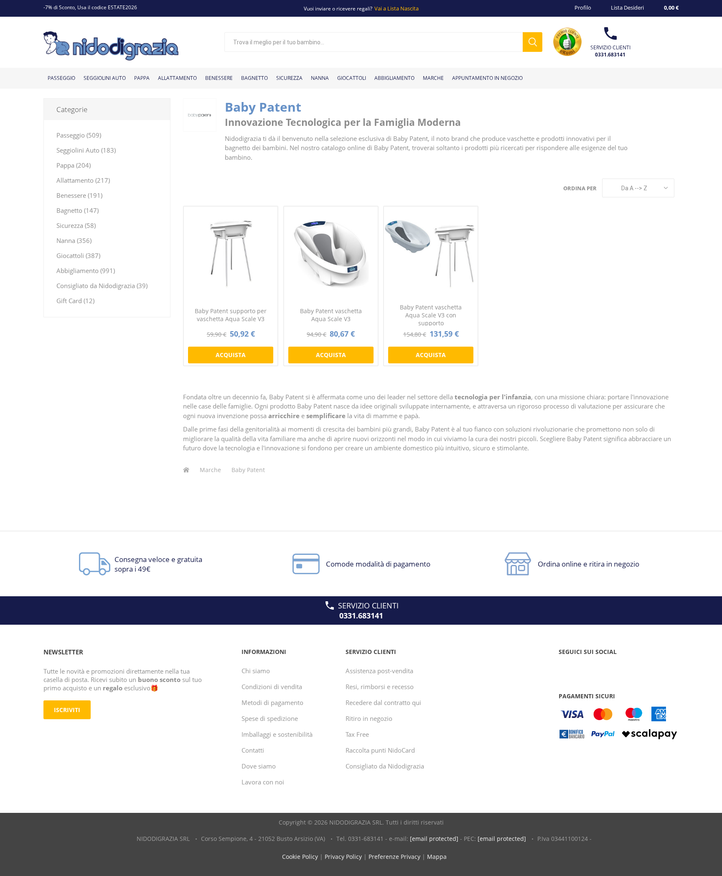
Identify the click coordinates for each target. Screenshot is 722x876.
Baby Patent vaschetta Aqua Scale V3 (331, 315)
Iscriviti (67, 710)
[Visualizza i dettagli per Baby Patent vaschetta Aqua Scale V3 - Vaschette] (331, 253)
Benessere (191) (79, 195)
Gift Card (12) (75, 300)
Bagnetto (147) (77, 210)
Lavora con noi (263, 782)
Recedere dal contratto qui (383, 702)
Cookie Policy (300, 857)
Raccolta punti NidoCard (380, 750)
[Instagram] (598, 668)
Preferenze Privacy (394, 857)
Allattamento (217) (83, 180)
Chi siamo (256, 671)
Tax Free (357, 734)
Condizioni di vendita (272, 686)
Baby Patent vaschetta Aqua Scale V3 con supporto (431, 315)
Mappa (437, 857)
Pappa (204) (73, 165)
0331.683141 (610, 54)
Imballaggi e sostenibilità (277, 734)
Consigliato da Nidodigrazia (385, 766)
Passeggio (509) (78, 135)
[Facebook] (566, 668)
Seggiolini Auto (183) (86, 150)
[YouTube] (582, 668)
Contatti (253, 750)
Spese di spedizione (270, 718)
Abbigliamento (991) (85, 270)
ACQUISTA (231, 355)
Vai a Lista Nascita (396, 8)
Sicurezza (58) (76, 225)
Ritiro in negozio (369, 718)
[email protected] (434, 839)
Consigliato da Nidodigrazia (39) (101, 285)
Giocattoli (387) (78, 255)
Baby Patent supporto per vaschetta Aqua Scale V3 (231, 315)
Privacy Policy (343, 857)
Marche (210, 470)
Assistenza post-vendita (379, 671)
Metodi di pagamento (272, 702)
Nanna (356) (74, 240)
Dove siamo (259, 766)
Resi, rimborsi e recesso (380, 686)
